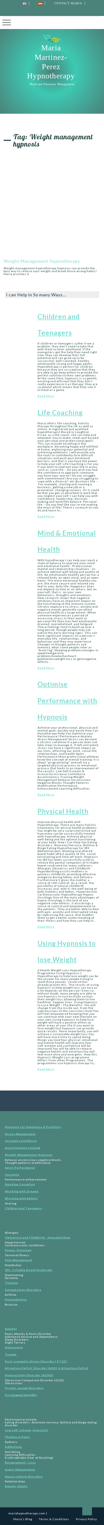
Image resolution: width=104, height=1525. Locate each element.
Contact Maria (68, 3)
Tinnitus (11, 1283)
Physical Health (63, 811)
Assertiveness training (22, 1148)
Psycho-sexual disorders (24, 1388)
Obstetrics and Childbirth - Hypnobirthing (37, 1237)
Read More (45, 396)
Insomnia (12, 1174)
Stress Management (20, 1134)
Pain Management (18, 1260)
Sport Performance (20, 1167)
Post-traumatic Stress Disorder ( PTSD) (36, 1361)
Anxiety (11, 1329)
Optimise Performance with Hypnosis (67, 700)
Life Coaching (60, 412)
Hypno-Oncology (18, 1250)
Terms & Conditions (54, 1519)
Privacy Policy (86, 1519)
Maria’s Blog (22, 1519)
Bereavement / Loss (20, 1462)
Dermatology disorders (23, 1290)
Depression (14, 1347)
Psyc (21, 1395)
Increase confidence (21, 1141)
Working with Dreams (22, 1191)
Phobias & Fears (17, 1437)
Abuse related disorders (24, 1476)
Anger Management (20, 1469)
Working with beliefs (21, 1198)
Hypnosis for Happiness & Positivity (33, 1127)
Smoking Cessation (20, 1184)
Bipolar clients (16, 1486)
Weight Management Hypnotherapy (42, 261)
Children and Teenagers (23, 1208)
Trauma (10, 1354)
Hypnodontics (16, 1299)
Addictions (13, 1447)
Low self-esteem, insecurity (26, 1430)
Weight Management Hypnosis (28, 1155)
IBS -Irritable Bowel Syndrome (28, 1270)
